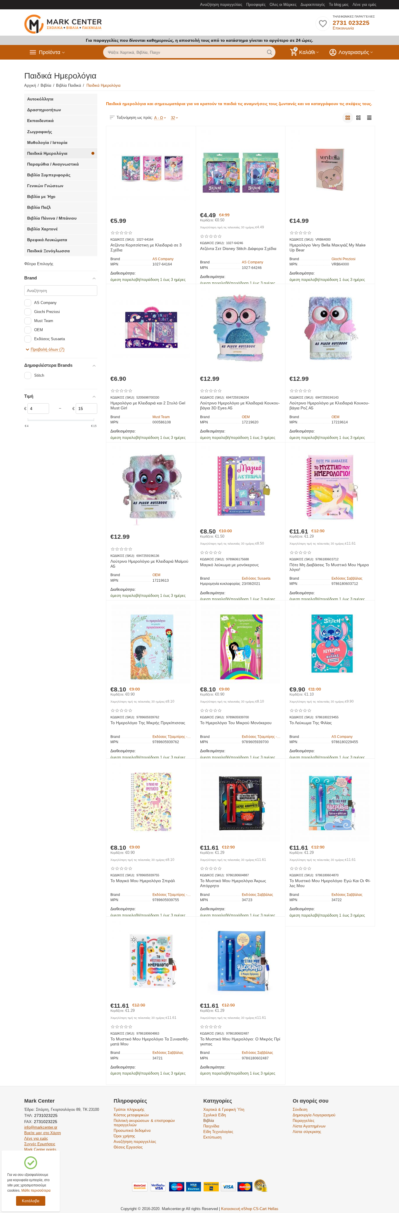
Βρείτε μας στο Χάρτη (42, 1133)
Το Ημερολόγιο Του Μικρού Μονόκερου (236, 722)
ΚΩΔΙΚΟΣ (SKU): (122, 239)
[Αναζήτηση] (269, 52)
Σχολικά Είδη (214, 1115)
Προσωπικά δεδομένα (132, 1130)
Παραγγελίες (303, 1120)
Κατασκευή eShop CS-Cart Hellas (249, 1209)
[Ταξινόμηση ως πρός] (347, 117)
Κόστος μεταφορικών (131, 1115)
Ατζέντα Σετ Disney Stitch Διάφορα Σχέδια (238, 248)
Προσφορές (255, 4)
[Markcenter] (63, 24)
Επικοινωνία (343, 28)
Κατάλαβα (30, 1201)
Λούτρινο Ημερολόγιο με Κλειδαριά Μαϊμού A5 (149, 564)
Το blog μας (338, 4)
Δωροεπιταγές (313, 4)
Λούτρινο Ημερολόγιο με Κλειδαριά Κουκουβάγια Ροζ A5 (329, 405)
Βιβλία (208, 1120)
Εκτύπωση (212, 1137)
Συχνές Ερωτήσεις (39, 1144)
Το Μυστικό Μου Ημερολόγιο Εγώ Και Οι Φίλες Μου (329, 883)
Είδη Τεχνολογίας (218, 1131)
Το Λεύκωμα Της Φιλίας (310, 722)
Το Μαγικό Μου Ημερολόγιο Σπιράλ (142, 880)
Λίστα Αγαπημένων (309, 1126)
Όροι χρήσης (124, 1136)
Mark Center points (40, 1149)
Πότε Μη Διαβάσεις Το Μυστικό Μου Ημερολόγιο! (329, 567)
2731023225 (45, 1115)
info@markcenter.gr (40, 1127)
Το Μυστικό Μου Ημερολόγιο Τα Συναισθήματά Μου (149, 1041)
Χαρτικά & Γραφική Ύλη (223, 1109)
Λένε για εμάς (364, 4)
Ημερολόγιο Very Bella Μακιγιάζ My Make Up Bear (327, 247)
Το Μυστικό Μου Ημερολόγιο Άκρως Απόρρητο (233, 883)
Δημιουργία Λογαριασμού (314, 1115)
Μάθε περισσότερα (36, 1190)
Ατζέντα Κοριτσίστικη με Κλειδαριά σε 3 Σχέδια (146, 247)
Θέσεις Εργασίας (128, 1147)
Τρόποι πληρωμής (129, 1109)
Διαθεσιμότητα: (123, 273)
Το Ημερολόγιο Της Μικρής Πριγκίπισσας (147, 722)
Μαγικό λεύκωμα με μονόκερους (229, 564)
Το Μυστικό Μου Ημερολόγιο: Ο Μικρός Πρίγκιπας (240, 1041)
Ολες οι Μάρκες (283, 4)
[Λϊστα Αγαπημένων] (322, 27)
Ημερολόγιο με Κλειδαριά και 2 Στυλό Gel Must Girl (147, 405)
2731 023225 (351, 22)
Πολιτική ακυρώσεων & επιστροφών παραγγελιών (144, 1122)
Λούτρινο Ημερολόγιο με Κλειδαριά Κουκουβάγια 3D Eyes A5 (240, 405)
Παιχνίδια (211, 1126)
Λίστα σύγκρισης (307, 1131)
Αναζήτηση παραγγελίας (221, 4)
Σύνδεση (300, 1109)
